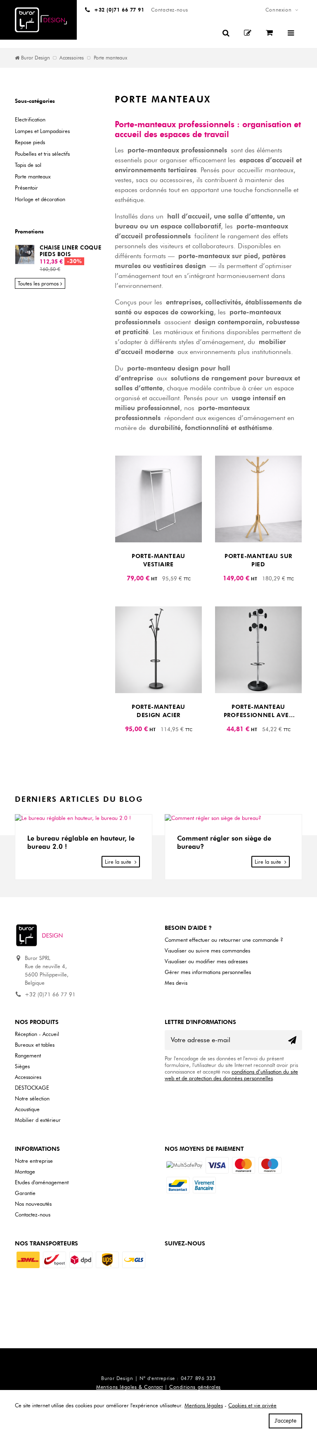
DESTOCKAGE (32, 1087)
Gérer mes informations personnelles (208, 972)
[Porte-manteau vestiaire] (158, 499)
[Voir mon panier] (270, 33)
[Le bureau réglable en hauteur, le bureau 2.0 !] (83, 818)
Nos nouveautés (33, 1203)
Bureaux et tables (34, 1044)
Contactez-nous (32, 1214)
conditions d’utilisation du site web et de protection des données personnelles (231, 1074)
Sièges (22, 1066)
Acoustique (27, 1109)
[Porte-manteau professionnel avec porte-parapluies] (258, 649)
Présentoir (26, 187)
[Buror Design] (41, 19)
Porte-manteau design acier (158, 711)
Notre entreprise (34, 1160)
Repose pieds (30, 142)
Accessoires (71, 58)
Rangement (28, 1055)
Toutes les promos (38, 283)
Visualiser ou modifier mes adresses (206, 961)
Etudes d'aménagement (42, 1182)
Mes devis (176, 982)
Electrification (30, 119)
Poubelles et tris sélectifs (42, 153)
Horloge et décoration (40, 199)
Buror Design (35, 58)
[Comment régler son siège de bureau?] (233, 818)
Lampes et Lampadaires (42, 131)
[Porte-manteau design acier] (158, 649)
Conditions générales (195, 1387)
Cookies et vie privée (252, 1405)
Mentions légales (204, 1405)
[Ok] (292, 1040)
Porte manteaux (33, 176)
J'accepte (285, 1420)
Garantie (25, 1193)
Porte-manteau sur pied (258, 560)
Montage (25, 1171)
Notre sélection (32, 1098)
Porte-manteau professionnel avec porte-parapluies (258, 711)
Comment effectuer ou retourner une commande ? (224, 939)
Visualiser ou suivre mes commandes (207, 950)
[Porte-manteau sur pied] (258, 499)
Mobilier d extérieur (38, 1120)
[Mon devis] (248, 33)
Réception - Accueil (37, 1034)
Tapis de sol (28, 165)
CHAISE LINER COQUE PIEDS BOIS (70, 251)
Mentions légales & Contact (129, 1387)
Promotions (29, 231)
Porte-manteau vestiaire (158, 560)
